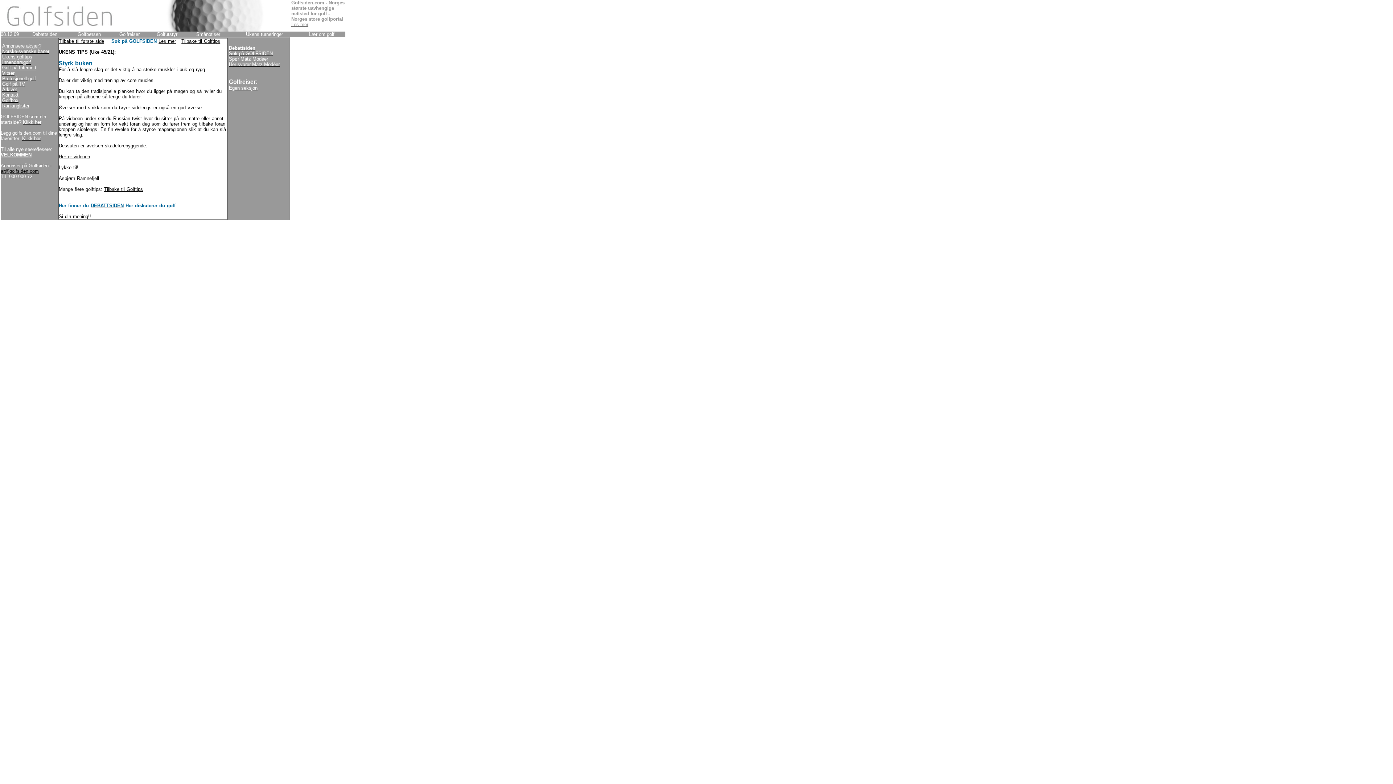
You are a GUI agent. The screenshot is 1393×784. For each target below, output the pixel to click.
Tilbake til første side (81, 41)
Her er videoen (74, 156)
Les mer (167, 41)
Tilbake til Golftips (200, 41)
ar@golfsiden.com (20, 171)
